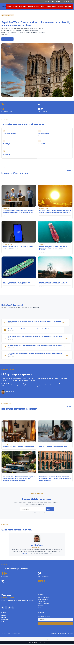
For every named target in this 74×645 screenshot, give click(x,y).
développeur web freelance (50, 639)
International (67, 6)
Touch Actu (6, 595)
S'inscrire (55, 623)
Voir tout (69, 170)
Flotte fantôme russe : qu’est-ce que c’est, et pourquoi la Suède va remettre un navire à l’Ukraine (53, 248)
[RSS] (12, 607)
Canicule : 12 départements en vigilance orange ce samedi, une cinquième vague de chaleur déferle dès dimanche (55, 212)
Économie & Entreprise (33, 6)
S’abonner (50, 509)
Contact (3, 621)
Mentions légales (55, 633)
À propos (47, 1)
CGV (40, 642)
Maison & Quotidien (46, 6)
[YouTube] (9, 607)
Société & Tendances (12, 6)
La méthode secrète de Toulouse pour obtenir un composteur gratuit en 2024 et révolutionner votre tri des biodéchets (55, 478)
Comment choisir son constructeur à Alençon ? (53, 446)
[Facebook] (2, 607)
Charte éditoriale (56, 1)
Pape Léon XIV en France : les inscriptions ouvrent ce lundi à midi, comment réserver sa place (35, 23)
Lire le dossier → (7, 39)
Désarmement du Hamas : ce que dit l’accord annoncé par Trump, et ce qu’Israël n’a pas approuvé (34, 321)
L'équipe (3, 617)
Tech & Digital (22, 6)
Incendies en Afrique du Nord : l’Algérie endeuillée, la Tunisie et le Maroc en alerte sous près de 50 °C (35, 345)
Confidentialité (63, 633)
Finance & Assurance (57, 6)
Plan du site (70, 633)
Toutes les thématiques (44, 607)
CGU (44, 642)
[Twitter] (6, 607)
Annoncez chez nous (68, 1)
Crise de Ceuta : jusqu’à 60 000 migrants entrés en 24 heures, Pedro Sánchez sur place (32, 328)
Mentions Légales (33, 642)
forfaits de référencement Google (35, 639)
